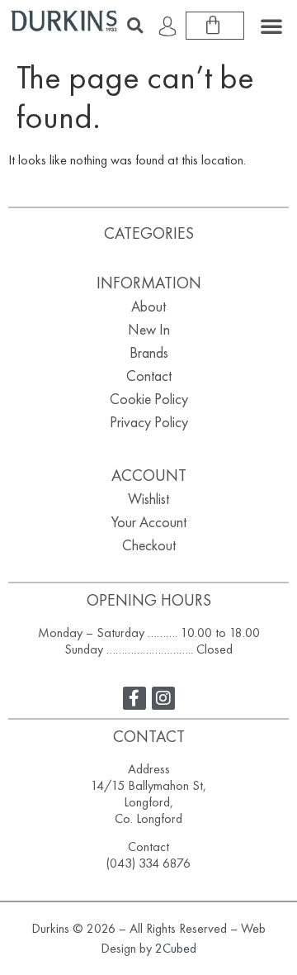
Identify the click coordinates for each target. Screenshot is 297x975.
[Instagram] (163, 698)
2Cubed (175, 948)
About (148, 306)
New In (149, 329)
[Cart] (215, 26)
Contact (149, 375)
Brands (149, 352)
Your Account (148, 521)
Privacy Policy (149, 421)
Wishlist (148, 498)
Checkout (149, 544)
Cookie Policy (149, 398)
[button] (134, 25)
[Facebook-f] (134, 698)
